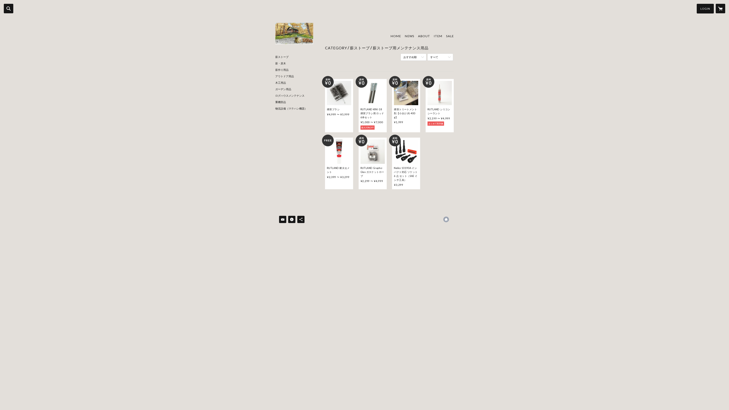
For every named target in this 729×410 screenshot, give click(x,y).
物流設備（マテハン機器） (291, 108)
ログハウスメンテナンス (290, 95)
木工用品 (280, 82)
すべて (434, 57)
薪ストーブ (282, 57)
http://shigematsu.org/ (446, 219)
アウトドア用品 (284, 76)
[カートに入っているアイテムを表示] (720, 8)
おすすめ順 (410, 57)
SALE (450, 36)
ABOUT (424, 36)
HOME (396, 36)
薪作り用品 (282, 70)
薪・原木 (280, 63)
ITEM (438, 36)
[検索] (8, 8)
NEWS (409, 36)
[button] (705, 8)
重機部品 (280, 102)
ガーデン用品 (283, 89)
